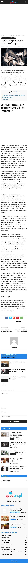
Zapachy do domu (6, 535)
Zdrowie (12, 438)
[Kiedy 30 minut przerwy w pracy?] (5, 364)
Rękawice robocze (6, 554)
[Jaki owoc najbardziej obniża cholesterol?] (5, 518)
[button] (26, 2)
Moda (11, 471)
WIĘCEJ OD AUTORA (8, 357)
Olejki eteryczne (5, 540)
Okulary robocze (13, 527)
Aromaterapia (13, 519)
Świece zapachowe (6, 545)
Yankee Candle (5, 542)
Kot (11, 447)
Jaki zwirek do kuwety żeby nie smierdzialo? (6, 330)
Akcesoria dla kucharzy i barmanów (11, 552)
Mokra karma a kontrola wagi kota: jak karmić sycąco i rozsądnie (17, 460)
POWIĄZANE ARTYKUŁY (9, 355)
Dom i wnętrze (13, 454)
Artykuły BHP (3, 37)
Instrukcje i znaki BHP (11, 37)
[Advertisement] (14, 20)
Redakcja (6, 46)
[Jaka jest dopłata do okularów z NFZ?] (5, 526)
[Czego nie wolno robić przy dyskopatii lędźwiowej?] (5, 511)
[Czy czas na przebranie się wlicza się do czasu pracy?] (5, 371)
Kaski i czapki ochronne (8, 549)
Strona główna (4, 35)
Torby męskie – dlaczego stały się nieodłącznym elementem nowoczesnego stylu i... (18, 468)
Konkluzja (5, 99)
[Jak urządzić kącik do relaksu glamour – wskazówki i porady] (5, 452)
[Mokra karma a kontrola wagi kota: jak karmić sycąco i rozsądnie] (5, 460)
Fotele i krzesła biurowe (15, 512)
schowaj (17, 92)
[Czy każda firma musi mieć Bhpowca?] (5, 379)
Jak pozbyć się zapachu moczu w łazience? (21, 330)
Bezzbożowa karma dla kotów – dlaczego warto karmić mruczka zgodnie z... (18, 444)
